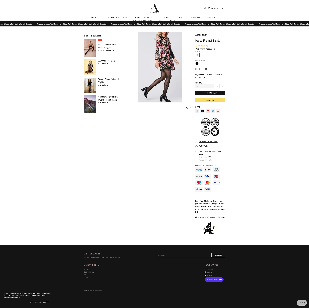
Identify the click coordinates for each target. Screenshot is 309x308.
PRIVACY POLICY (35, 302)
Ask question (210, 48)
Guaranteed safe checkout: (205, 166)
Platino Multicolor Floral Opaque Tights (108, 46)
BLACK (197, 63)
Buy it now (210, 100)
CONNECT (87, 278)
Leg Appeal (154, 8)
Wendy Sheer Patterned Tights (108, 81)
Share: (197, 107)
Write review (200, 48)
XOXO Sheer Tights (106, 60)
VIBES (86, 269)
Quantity (198, 83)
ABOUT (86, 275)
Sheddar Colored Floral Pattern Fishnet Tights (108, 98)
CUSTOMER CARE (89, 272)
